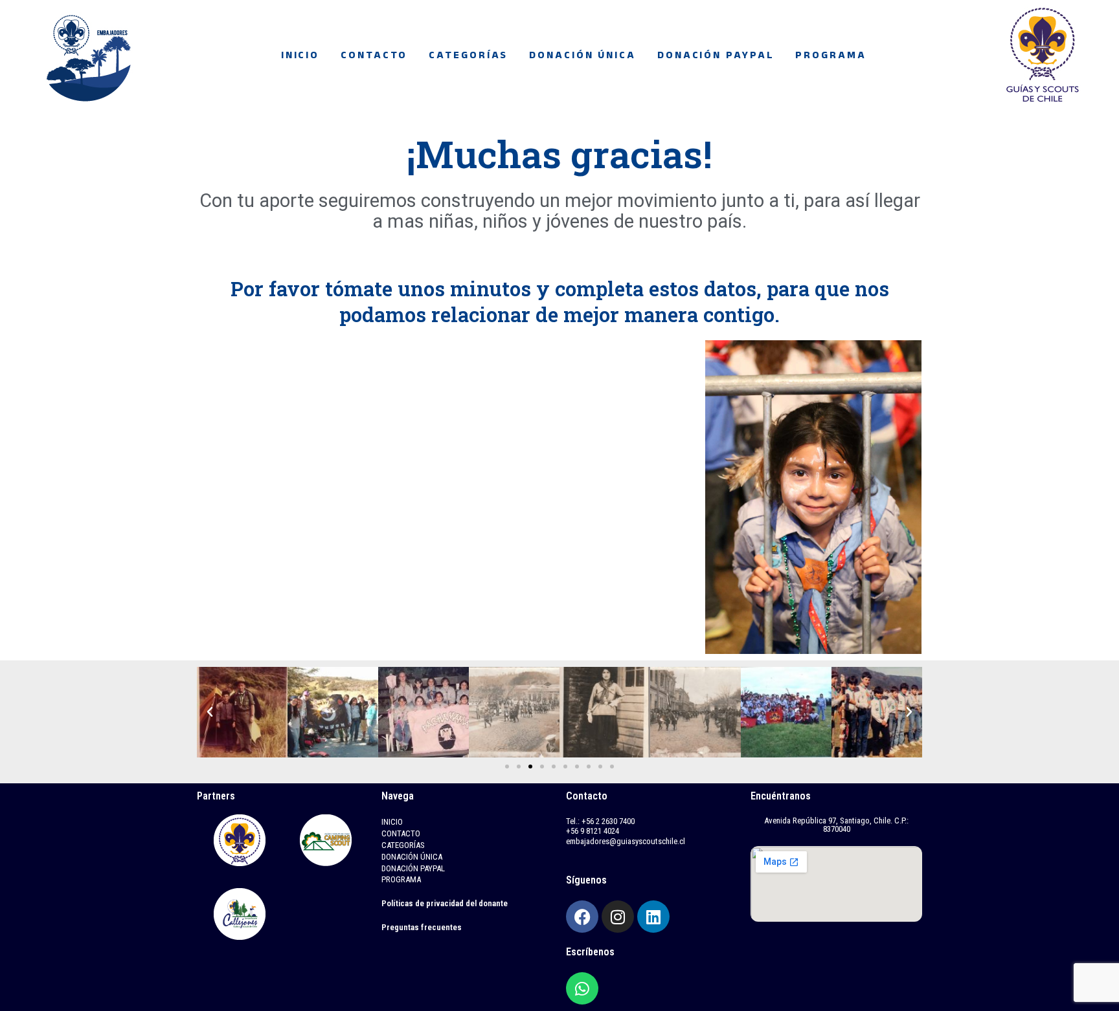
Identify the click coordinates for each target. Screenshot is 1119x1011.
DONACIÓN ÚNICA (582, 56)
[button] (209, 712)
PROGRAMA (830, 56)
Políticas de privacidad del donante (444, 903)
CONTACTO (374, 56)
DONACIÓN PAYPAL (715, 56)
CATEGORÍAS (468, 56)
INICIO (300, 56)
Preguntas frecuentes (421, 927)
